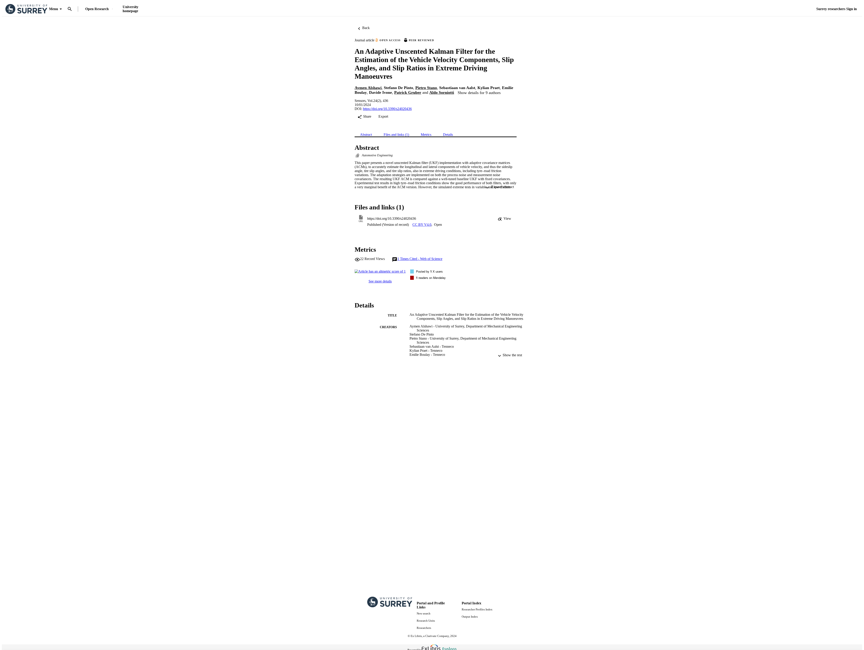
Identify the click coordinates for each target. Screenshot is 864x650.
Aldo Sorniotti (441, 92)
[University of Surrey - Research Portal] (26, 9)
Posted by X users (429, 271)
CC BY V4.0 (421, 224)
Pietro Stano (426, 87)
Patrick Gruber (407, 92)
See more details (380, 281)
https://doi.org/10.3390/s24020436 (387, 109)
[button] (504, 219)
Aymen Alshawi (368, 87)
